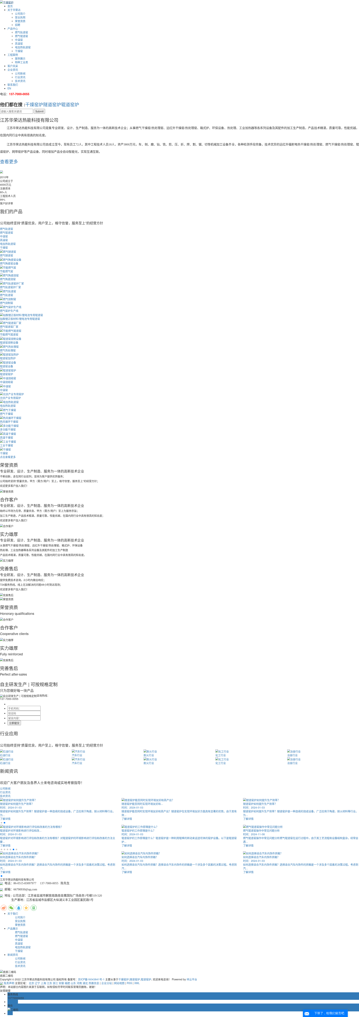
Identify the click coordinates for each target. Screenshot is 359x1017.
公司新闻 (20, 73)
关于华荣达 (14, 10)
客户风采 (12, 66)
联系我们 (12, 84)
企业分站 (106, 983)
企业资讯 (12, 69)
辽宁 (37, 983)
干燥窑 (19, 51)
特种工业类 (21, 62)
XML (137, 983)
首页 (10, 6)
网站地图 (119, 983)
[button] (1, 822)
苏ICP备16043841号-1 (91, 979)
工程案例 (12, 54)
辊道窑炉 (70, 104)
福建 (67, 983)
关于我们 (12, 913)
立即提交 (14, 723)
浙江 (55, 983)
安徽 (61, 983)
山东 (73, 983)
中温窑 (19, 40)
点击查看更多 (8, 457)
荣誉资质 (20, 21)
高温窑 (19, 43)
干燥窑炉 (34, 104)
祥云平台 (192, 979)
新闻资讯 (12, 954)
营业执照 (20, 17)
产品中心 (12, 28)
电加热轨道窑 (23, 47)
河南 (79, 983)
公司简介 (20, 13)
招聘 (17, 25)
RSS (129, 983)
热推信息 (94, 983)
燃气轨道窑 (21, 32)
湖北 (85, 983)
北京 (31, 983)
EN (9, 88)
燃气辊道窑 (21, 36)
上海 (43, 983)
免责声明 (9, 983)
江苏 (49, 983)
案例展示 (20, 58)
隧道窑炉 (52, 104)
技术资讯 (20, 81)
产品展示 (12, 928)
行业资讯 (20, 77)
